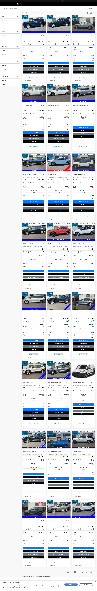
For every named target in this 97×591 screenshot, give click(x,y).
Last (87, 572)
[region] (33, 58)
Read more (27, 587)
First (69, 572)
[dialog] (48, 586)
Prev (72, 572)
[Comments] (43, 44)
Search (90, 8)
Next (83, 572)
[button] (44, 24)
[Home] (35, 4)
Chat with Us (34, 72)
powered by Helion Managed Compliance (10, 588)
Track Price (34, 51)
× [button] (95, 581)
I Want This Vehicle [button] (34, 63)
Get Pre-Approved (34, 66)
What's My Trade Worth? (33, 69)
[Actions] (43, 36)
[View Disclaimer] (33, 44)
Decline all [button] (86, 584)
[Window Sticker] (68, 321)
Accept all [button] (71, 584)
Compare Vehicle (28, 80)
